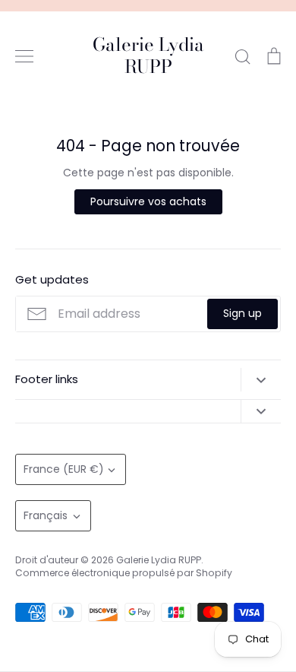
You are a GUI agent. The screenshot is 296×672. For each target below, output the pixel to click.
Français (46, 515)
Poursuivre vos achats (148, 201)
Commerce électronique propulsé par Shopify (123, 572)
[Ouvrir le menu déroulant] (261, 379)
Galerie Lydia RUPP (148, 56)
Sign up (242, 313)
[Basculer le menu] (24, 56)
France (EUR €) (64, 469)
